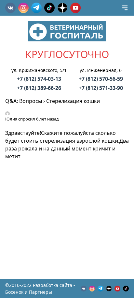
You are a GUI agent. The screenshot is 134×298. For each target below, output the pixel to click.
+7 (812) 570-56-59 (101, 78)
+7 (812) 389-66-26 (39, 88)
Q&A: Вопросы (23, 101)
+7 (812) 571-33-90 (101, 88)
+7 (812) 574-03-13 (39, 78)
